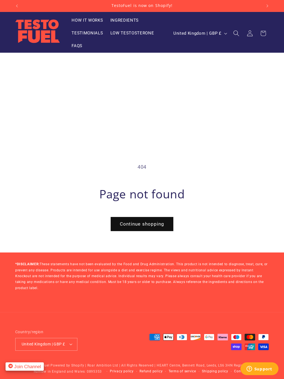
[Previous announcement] (17, 6)
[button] (236, 33)
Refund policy (151, 371)
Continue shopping (142, 224)
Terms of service (182, 371)
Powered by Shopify (67, 365)
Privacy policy (122, 371)
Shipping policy (215, 371)
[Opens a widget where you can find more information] (259, 369)
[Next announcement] (267, 6)
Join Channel (27, 366)
